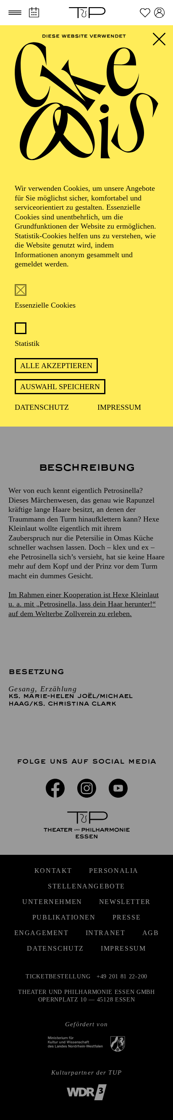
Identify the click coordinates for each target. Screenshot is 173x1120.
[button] (14, 12)
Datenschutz (42, 407)
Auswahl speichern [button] (60, 386)
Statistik (27, 343)
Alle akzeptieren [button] (56, 365)
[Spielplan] (34, 12)
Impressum (119, 407)
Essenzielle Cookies (45, 305)
